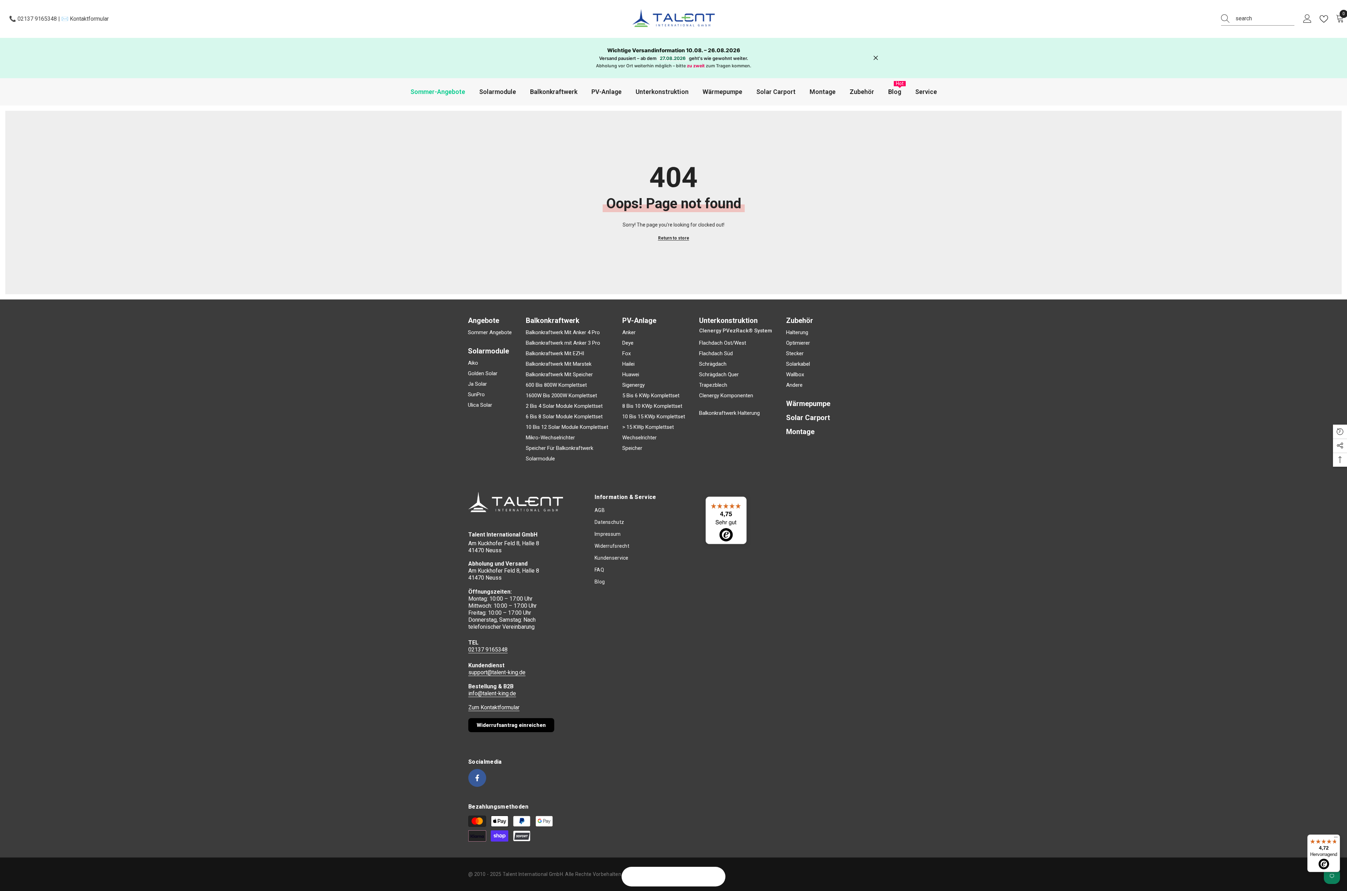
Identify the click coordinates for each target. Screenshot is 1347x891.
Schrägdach (712, 364)
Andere (794, 385)
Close (876, 58)
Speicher (632, 448)
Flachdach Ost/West (722, 343)
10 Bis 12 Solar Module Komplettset (567, 427)
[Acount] (1307, 19)
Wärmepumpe (808, 403)
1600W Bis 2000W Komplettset (561, 395)
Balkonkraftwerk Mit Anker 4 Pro (563, 332)
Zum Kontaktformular (494, 707)
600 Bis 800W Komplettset (556, 385)
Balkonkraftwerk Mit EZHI (555, 353)
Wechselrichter (639, 437)
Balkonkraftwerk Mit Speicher (559, 374)
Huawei (630, 374)
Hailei (628, 364)
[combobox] (1264, 18)
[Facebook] (477, 778)
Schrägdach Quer (719, 374)
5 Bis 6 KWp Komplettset (650, 395)
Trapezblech (713, 385)
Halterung (797, 332)
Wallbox (795, 374)
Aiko (473, 363)
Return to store (673, 238)
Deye (628, 343)
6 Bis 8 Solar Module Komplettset (564, 416)
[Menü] (1336, 839)
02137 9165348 (488, 649)
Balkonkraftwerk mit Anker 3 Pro (563, 343)
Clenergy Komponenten (726, 395)
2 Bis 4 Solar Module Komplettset (564, 406)
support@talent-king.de (496, 672)
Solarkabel (798, 364)
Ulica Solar (480, 405)
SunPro (476, 394)
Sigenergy (633, 385)
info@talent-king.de (492, 693)
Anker (629, 332)
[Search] (1257, 19)
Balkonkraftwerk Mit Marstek (558, 364)
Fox (626, 353)
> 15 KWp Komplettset (648, 427)
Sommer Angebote (490, 332)
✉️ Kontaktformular (84, 18)
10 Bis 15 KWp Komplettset (653, 416)
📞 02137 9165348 (33, 18)
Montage (800, 431)
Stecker (795, 353)
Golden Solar (482, 373)
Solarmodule (540, 458)
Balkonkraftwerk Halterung (729, 413)
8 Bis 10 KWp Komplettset (652, 406)
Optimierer (798, 343)
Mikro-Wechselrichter (550, 437)
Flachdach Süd (716, 353)
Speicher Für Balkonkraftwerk (559, 448)
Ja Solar (477, 384)
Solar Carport (808, 417)
